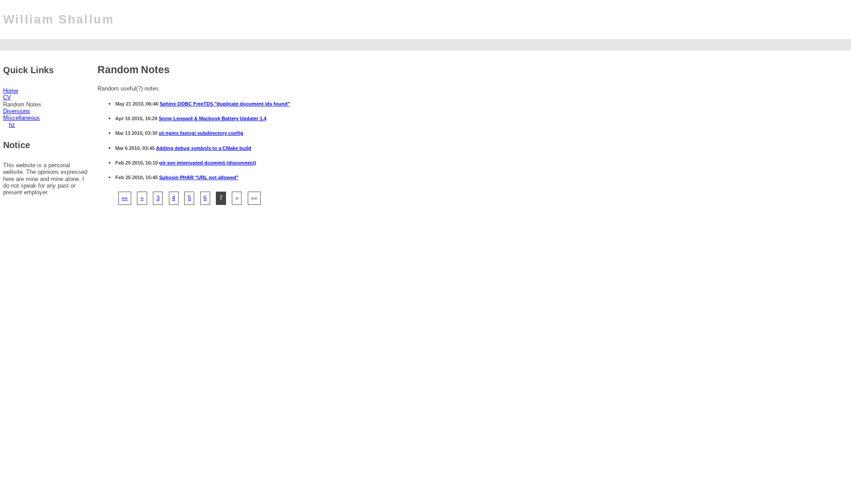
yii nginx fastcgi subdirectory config (201, 133)
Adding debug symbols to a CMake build (203, 148)
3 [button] (158, 198)
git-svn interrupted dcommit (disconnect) (207, 162)
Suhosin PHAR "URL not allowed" (198, 177)
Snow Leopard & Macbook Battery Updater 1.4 (212, 118)
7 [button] (221, 198)
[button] (124, 198)
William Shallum (58, 19)
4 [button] (173, 198)
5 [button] (189, 198)
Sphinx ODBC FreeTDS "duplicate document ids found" (225, 103)
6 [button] (205, 198)
